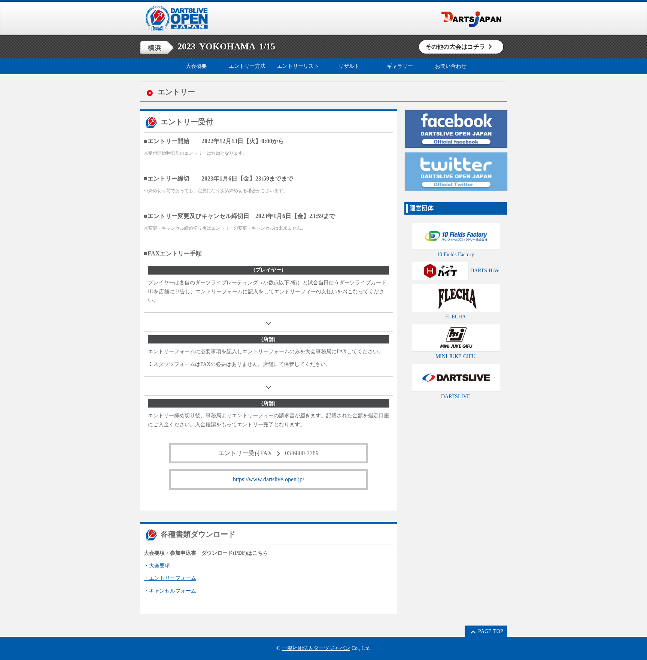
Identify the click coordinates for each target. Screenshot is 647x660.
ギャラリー (400, 66)
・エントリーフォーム (170, 578)
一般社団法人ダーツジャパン (316, 648)
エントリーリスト (298, 66)
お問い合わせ (451, 66)
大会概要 (196, 66)
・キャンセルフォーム (170, 591)
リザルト (348, 66)
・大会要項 (157, 566)
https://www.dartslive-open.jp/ (268, 479)
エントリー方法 (247, 66)
